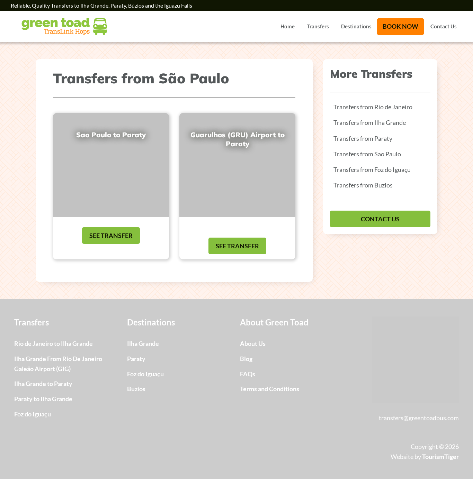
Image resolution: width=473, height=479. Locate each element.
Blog (246, 358)
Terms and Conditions (269, 389)
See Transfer (111, 235)
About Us (253, 343)
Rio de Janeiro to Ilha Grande (53, 343)
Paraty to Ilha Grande (43, 399)
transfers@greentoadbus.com (419, 418)
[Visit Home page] (64, 26)
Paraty (136, 358)
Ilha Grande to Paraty (43, 383)
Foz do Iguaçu (32, 414)
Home (287, 26)
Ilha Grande (143, 343)
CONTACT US (380, 219)
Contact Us (443, 26)
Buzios (136, 389)
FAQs (247, 374)
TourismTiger (440, 456)
